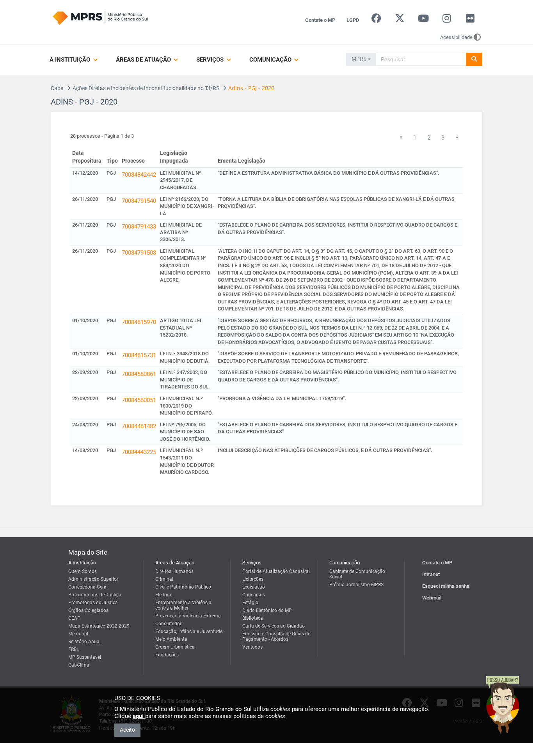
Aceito (127, 730)
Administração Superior (93, 579)
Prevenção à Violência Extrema (188, 616)
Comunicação (271, 59)
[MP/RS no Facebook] (376, 20)
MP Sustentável (84, 657)
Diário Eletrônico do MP (267, 610)
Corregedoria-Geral (88, 587)
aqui (139, 716)
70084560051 (139, 400)
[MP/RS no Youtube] (423, 20)
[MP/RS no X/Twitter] (400, 20)
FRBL (73, 649)
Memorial (78, 634)
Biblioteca (252, 618)
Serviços (210, 59)
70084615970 (139, 322)
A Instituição (71, 59)
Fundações (167, 655)
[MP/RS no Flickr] (470, 20)
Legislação (253, 587)
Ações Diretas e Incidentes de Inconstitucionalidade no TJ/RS (146, 88)
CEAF (74, 618)
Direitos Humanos (174, 571)
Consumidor (168, 623)
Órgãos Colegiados (88, 610)
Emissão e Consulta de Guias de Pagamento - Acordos (276, 636)
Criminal (164, 579)
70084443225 (139, 452)
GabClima (78, 665)
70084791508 (139, 252)
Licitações (252, 579)
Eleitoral (163, 595)
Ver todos (252, 647)
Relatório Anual (84, 641)
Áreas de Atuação (144, 59)
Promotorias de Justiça (93, 602)
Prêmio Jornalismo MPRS (356, 584)
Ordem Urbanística (175, 647)
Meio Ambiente (171, 639)
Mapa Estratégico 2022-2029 (99, 626)
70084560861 (139, 374)
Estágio (250, 602)
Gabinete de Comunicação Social (357, 574)
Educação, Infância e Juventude (188, 631)
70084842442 (139, 174)
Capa (57, 88)
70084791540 (139, 200)
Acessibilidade (456, 37)
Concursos (253, 595)
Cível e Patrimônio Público (183, 587)
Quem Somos (82, 571)
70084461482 (139, 426)
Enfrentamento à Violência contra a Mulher (183, 605)
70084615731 (139, 355)
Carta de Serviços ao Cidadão (273, 626)
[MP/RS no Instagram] (447, 20)
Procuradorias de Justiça (94, 595)
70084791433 (139, 226)
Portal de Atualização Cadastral (276, 571)
